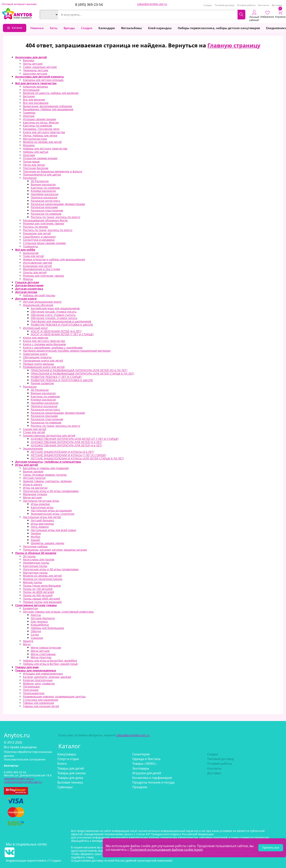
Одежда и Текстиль (146, 759)
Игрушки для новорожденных (43, 673)
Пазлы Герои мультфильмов (42, 585)
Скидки (208, 5)
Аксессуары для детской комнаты (39, 76)
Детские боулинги (43, 618)
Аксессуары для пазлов (38, 559)
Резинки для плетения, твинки (43, 223)
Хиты (53, 28)
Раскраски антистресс (45, 201)
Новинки (37, 28)
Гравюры (29, 112)
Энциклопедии (33, 448)
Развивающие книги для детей (44, 367)
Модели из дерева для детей (42, 142)
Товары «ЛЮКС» (144, 763)
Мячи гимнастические (46, 647)
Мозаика (29, 145)
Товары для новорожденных (35, 670)
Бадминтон (30, 608)
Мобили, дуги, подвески (39, 683)
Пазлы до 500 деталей (38, 595)
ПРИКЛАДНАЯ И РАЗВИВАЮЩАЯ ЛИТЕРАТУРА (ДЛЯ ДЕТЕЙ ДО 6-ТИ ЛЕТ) (79, 370)
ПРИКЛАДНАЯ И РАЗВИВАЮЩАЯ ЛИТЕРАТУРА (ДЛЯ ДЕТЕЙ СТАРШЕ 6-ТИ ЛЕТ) (82, 373)
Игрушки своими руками (39, 119)
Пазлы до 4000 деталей (38, 592)
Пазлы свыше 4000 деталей (41, 598)
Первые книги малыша (38, 364)
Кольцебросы (40, 624)
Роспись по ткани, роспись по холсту (55, 217)
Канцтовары (66, 754)
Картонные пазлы (35, 566)
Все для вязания (34, 99)
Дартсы (36, 615)
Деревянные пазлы (36, 562)
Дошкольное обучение (38, 305)
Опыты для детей (34, 272)
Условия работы (246, 5)
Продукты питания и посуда (153, 782)
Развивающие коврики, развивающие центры (54, 696)
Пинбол (36, 533)
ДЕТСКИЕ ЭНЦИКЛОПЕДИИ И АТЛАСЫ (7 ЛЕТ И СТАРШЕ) (68, 455)
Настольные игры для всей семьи (53, 530)
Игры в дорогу (32, 484)
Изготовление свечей (37, 262)
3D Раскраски (40, 181)
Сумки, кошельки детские (40, 67)
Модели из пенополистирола (42, 579)
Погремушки (31, 686)
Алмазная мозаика (35, 86)
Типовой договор (224, 5)
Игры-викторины (42, 523)
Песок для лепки (34, 165)
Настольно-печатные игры (41, 501)
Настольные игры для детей (42, 517)
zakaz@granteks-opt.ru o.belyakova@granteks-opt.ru (23, 780)
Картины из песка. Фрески (41, 122)
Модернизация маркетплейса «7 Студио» (33, 860)
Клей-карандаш (160, 28)
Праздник (139, 787)
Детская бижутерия (29, 285)
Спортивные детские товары (36, 605)
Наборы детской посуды (39, 295)
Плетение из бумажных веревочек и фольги (52, 171)
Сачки (35, 634)
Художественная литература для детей (49, 435)
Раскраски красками (44, 207)
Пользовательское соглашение (24, 759)
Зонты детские (33, 63)
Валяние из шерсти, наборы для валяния (50, 93)
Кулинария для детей (37, 266)
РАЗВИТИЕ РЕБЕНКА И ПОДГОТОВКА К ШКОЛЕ (62, 324)
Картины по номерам (37, 125)
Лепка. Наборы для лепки (40, 135)
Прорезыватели (33, 693)
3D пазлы (29, 556)
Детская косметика (29, 288)
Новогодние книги (35, 354)
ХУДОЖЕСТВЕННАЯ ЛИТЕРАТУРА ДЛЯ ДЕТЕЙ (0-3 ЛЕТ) (66, 442)
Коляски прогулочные (38, 680)
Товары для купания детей (41, 706)
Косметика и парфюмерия (152, 778)
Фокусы (28, 279)
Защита (28, 641)
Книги (62, 763)
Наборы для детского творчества (45, 148)
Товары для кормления (38, 703)
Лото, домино (40, 527)
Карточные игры (42, 507)
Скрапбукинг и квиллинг (39, 236)
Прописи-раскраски (44, 197)
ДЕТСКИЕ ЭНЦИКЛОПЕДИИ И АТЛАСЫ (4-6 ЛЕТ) (62, 452)
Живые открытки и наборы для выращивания (54, 259)
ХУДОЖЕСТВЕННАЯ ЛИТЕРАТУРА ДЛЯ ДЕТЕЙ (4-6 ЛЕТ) (66, 445)
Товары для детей (70, 768)
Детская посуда (26, 292)
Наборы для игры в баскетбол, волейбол (50, 660)
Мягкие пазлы (32, 582)
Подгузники (31, 690)
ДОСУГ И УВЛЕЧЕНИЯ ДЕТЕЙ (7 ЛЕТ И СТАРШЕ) (62, 334)
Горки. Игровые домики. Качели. (45, 475)
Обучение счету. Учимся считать (53, 315)
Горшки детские (27, 282)
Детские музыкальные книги (42, 302)
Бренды (69, 28)
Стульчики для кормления (40, 700)
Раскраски (30, 178)
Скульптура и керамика (38, 240)
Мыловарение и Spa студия (41, 269)
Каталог (17, 28)
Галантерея (141, 754)
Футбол (35, 536)
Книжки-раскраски (43, 191)
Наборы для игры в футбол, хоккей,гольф (50, 664)
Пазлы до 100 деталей (38, 589)
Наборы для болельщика (47, 628)
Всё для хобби (25, 249)
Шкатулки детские (35, 73)
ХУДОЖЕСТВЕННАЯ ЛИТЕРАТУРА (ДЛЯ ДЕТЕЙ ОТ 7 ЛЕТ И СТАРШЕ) (74, 439)
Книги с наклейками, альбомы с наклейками (52, 347)
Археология (31, 253)
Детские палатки (34, 478)
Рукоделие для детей (37, 233)
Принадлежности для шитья (42, 174)
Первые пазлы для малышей (42, 602)
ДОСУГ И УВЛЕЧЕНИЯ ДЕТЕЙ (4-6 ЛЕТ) (56, 331)
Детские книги (26, 298)
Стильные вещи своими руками (44, 243)
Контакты (263, 5)
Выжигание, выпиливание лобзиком (47, 106)
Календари (106, 28)
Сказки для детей (34, 429)
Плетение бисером (35, 168)
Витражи (29, 96)
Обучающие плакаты (37, 357)
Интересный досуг (35, 328)
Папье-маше (31, 161)
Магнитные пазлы (35, 572)
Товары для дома (70, 778)
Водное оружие (33, 471)
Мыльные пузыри (35, 494)
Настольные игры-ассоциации (51, 510)
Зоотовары (140, 768)
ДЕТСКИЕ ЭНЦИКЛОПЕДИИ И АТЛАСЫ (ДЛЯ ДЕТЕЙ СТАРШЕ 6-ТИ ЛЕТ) (77, 458)
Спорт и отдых (68, 759)
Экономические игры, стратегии (52, 514)
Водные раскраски (43, 184)
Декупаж (28, 116)
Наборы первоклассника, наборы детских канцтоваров (219, 28)
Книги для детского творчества (44, 132)
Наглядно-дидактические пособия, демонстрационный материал (67, 350)
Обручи (36, 631)
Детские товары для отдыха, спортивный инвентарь (58, 611)
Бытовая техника (70, 782)
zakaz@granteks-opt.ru (152, 4)
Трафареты (30, 246)
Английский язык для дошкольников (55, 308)
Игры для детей (26, 465)
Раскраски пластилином (47, 210)
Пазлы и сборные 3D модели (35, 553)
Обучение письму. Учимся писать (53, 311)
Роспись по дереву (35, 227)
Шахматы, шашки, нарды (47, 543)
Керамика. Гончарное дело (41, 129)
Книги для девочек (35, 337)
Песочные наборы (35, 546)
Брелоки (28, 60)
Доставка (277, 5)
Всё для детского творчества (35, 83)
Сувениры (65, 787)
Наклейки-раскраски (44, 194)
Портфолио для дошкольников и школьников (61, 321)
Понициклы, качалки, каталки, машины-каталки (55, 549)
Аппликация (31, 90)
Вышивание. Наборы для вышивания (48, 109)
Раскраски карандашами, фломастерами (58, 204)
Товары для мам (27, 667)
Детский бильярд (42, 520)
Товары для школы (71, 773)
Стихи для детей (34, 432)
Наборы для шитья (35, 152)
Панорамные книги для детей (43, 360)
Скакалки (37, 638)
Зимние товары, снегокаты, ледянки (47, 481)
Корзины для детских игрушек (43, 80)
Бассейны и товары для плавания (46, 468)
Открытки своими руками (40, 158)
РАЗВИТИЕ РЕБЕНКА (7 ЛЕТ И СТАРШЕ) (56, 377)
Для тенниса (39, 621)
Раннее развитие (42, 383)
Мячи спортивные (43, 654)
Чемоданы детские (35, 70)
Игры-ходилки (40, 504)
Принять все (270, 847)
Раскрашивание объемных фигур (45, 220)
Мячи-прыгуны (41, 657)
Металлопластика (35, 139)
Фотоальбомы (131, 28)
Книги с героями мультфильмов (44, 344)
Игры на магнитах (35, 488)
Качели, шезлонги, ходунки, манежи (47, 677)
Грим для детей (33, 256)
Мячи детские (32, 497)
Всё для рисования (35, 103)
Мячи (27, 644)
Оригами (29, 155)
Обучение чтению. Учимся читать (54, 318)
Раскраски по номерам (46, 214)
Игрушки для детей (146, 773)
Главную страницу (233, 45)
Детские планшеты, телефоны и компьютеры (48, 462)
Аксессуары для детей (31, 57)
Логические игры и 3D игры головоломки (51, 491)
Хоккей (35, 540)
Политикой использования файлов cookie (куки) (166, 849)
